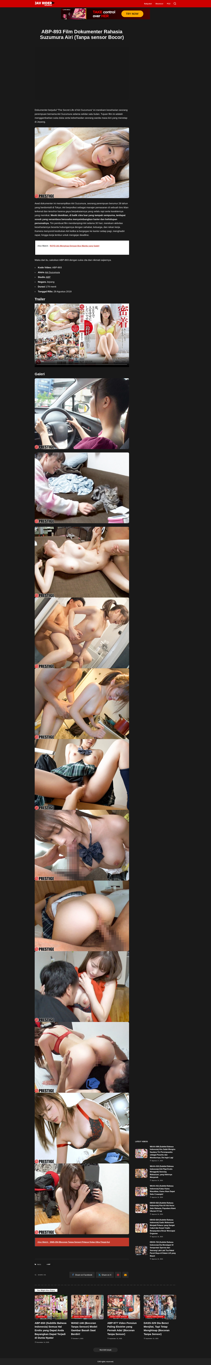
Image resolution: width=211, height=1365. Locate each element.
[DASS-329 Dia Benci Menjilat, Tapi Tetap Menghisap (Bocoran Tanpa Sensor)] (160, 1307)
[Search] (174, 3)
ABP (48, 277)
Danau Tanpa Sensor (82, 1316)
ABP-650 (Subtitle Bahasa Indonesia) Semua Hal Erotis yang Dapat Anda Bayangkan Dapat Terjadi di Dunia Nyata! (50, 1330)
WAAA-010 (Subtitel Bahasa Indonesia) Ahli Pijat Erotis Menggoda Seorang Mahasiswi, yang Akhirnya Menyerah (162, 1171)
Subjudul (41, 1316)
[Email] (125, 1275)
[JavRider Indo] (45, 3)
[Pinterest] (118, 1275)
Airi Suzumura (52, 272)
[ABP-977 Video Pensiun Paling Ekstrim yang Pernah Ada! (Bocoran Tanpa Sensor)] (123, 1307)
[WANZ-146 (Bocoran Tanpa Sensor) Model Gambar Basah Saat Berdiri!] (87, 1307)
